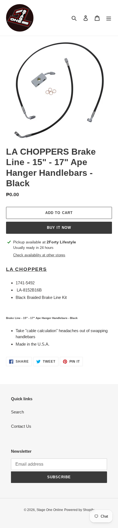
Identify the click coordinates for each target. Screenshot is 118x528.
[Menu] (108, 18)
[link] (59, 269)
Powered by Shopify (79, 510)
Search (17, 412)
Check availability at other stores (39, 255)
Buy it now (59, 228)
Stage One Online (49, 510)
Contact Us (21, 426)
